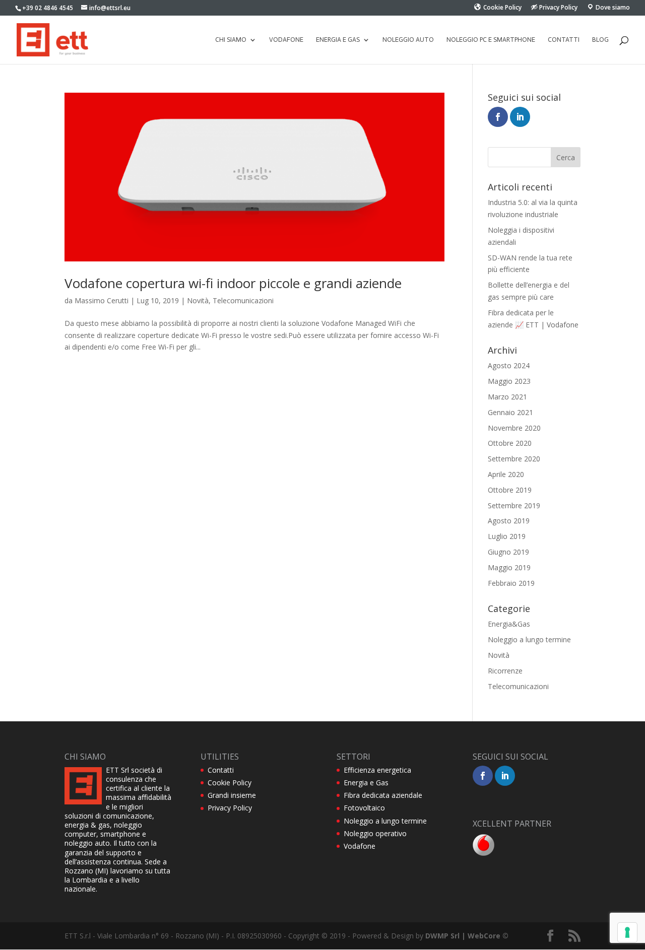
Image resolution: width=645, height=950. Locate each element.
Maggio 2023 (509, 381)
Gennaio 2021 (510, 412)
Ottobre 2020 (510, 443)
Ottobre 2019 (510, 490)
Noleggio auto (408, 39)
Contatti (563, 39)
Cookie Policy (229, 782)
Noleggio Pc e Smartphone (490, 39)
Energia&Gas (509, 624)
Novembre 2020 (514, 428)
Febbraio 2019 (511, 583)
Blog (600, 39)
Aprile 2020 (506, 474)
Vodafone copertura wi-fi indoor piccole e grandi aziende (233, 283)
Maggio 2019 (509, 567)
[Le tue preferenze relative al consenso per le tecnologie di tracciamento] (627, 932)
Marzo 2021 (507, 396)
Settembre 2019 (514, 505)
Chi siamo (230, 39)
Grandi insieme (232, 795)
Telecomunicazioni (243, 300)
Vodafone (286, 39)
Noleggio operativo (375, 833)
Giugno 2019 (508, 552)
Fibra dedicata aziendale (383, 795)
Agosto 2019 (509, 520)
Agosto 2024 (509, 365)
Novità (198, 300)
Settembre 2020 (514, 458)
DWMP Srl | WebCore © (466, 935)
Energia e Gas (366, 782)
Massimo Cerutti (101, 300)
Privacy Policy (230, 807)
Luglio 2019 (507, 536)
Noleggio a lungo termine (529, 639)
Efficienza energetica (377, 770)
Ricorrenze (505, 670)
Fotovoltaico (364, 807)
